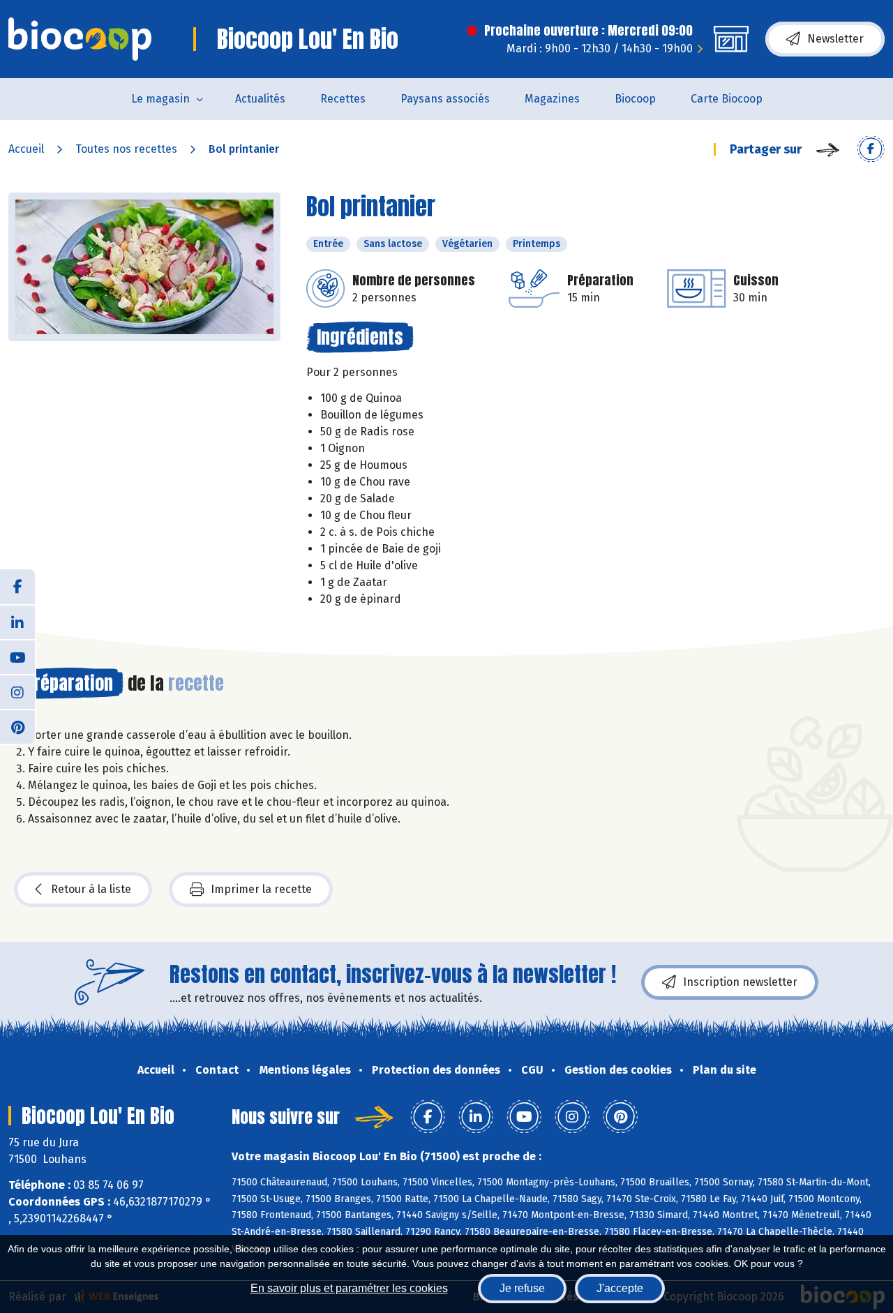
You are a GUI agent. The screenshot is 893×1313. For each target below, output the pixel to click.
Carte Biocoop (727, 98)
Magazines (552, 98)
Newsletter (835, 38)
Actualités (260, 98)
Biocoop (635, 98)
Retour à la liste (91, 889)
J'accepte (619, 1288)
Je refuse (522, 1288)
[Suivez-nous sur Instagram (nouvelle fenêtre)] (17, 691)
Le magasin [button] (160, 98)
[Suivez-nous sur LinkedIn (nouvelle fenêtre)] (17, 621)
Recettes (343, 98)
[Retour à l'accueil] (79, 39)
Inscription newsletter (740, 982)
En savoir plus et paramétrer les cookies (349, 1288)
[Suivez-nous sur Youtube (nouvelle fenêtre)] (17, 656)
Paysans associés (445, 98)
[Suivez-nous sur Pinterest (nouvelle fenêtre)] (17, 726)
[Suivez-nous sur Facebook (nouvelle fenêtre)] (17, 586)
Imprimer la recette (261, 889)
